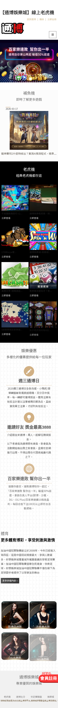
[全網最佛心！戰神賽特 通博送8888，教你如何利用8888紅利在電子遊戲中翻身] (29, 130)
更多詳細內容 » (10, 580)
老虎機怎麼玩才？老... (40, 290)
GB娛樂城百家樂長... (11, 329)
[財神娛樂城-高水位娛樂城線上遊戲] (29, 61)
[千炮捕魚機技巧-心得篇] (15, 198)
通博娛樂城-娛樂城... (39, 252)
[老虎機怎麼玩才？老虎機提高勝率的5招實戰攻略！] (43, 275)
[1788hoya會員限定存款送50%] (15, 236)
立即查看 (5, 218)
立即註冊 (51, 19)
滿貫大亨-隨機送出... (11, 290)
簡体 (41, 19)
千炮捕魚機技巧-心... (11, 213)
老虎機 (7, 696)
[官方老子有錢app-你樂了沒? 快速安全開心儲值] (43, 645)
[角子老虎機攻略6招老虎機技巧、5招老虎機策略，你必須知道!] (43, 314)
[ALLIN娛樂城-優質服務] (13, 27)
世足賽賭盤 (36, 696)
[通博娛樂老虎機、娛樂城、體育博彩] (43, 198)
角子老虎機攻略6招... (40, 329)
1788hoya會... (8, 252)
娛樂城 (50, 696)
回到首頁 (31, 19)
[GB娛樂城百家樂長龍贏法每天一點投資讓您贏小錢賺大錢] (15, 314)
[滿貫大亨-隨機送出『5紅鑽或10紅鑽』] (15, 275)
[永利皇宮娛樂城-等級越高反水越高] (15, 615)
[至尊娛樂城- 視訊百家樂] (43, 615)
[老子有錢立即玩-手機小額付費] (15, 645)
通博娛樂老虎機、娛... (40, 213)
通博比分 (20, 696)
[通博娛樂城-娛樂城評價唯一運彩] (43, 236)
